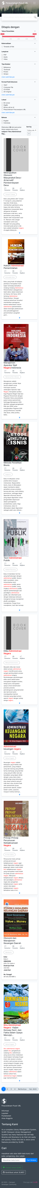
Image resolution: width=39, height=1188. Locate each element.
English (6, 121)
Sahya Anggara (9, 758)
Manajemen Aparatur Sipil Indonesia (12, 365)
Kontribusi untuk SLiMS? (14, 1172)
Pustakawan (6, 1116)
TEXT (5, 85)
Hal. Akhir (33, 1089)
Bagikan (22, 190)
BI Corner (7, 103)
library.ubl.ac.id (9, 107)
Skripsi (6, 74)
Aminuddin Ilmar (10, 277)
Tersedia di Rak (9, 46)
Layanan (5, 1113)
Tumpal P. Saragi (10, 194)
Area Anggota (7, 1118)
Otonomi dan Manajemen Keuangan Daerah (12, 940)
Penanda (15, 190)
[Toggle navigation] (34, 3)
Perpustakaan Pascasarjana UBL (15, 109)
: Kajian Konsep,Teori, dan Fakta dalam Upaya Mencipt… (13, 1030)
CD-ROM (7, 89)
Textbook (7, 69)
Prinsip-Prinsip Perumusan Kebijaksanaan (11, 842)
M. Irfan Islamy (9, 854)
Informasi (5, 1111)
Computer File (8, 87)
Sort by (29, 127)
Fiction (6, 72)
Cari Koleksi (31, 1160)
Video (5, 59)
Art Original (7, 92)
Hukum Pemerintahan (14, 266)
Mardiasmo (8, 952)
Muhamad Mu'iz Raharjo (12, 377)
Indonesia (7, 123)
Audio (5, 57)
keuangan (12, 747)
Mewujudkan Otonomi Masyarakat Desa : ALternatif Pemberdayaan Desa (13, 178)
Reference (7, 67)
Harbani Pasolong (10, 569)
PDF (5, 55)
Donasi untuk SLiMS (13, 1167)
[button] (19, 233)
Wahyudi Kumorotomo (11, 662)
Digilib (6, 105)
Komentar (7, 190)
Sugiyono (8, 474)
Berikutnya (22, 1089)
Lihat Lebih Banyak (8, 77)
